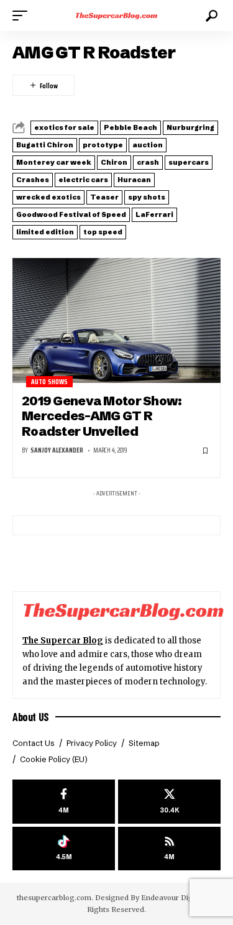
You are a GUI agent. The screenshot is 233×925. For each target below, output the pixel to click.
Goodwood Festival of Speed (71, 214)
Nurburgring (190, 127)
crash (148, 162)
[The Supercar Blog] (116, 15)
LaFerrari (154, 214)
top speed (102, 232)
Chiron (114, 162)
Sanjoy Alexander (56, 450)
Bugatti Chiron (44, 144)
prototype (103, 144)
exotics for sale (64, 127)
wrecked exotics (48, 197)
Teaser (104, 197)
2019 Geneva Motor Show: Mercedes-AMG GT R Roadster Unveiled (102, 416)
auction (147, 144)
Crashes (32, 179)
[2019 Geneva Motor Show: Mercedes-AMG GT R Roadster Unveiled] (116, 320)
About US (30, 716)
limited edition (45, 232)
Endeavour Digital (172, 897)
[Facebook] (63, 802)
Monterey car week (53, 162)
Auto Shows (49, 382)
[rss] (169, 849)
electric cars (83, 179)
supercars (188, 162)
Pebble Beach (130, 127)
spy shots (146, 197)
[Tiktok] (63, 849)
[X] (169, 802)
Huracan (134, 179)
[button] (23, 16)
